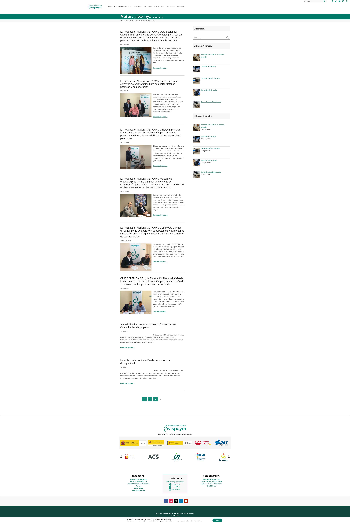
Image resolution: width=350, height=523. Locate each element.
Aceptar (217, 520)
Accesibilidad (175, 515)
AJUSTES (198, 521)
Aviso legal (159, 513)
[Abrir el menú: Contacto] (184, 6)
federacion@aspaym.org (175, 482)
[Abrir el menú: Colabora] (174, 6)
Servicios (137, 7)
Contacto (180, 7)
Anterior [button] (121, 456)
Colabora (170, 7)
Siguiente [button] (228, 456)
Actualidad (148, 7)
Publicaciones (159, 7)
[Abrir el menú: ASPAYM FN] (116, 6)
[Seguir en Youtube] (186, 501)
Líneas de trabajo (124, 7)
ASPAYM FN (111, 7)
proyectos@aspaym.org (138, 479)
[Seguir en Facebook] (166, 501)
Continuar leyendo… (160, 68)
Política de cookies (182, 513)
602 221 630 (176, 487)
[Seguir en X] (176, 501)
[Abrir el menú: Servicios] (141, 6)
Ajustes (191, 513)
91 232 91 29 (176, 484)
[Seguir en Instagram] (171, 501)
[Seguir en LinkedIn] (181, 501)
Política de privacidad (169, 513)
